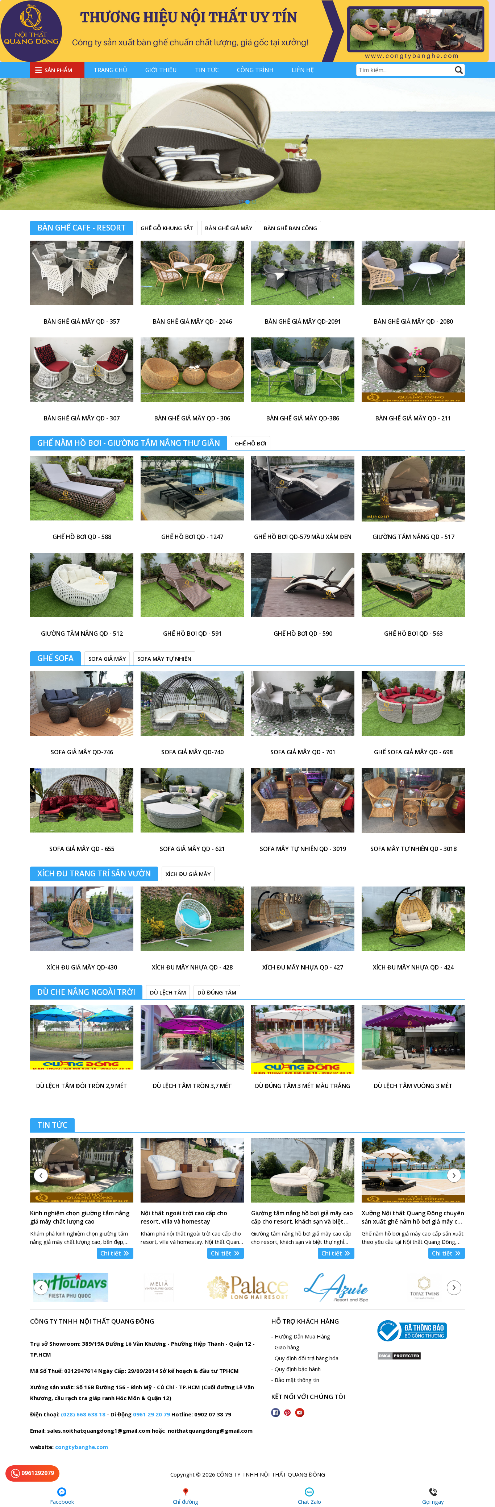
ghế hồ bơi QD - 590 (303, 634)
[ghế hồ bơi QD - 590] (302, 589)
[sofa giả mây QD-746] (81, 707)
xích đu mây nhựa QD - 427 (302, 967)
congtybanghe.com (81, 1446)
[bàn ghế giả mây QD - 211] (413, 373)
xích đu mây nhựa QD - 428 (192, 967)
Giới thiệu (161, 70)
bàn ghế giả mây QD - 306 (192, 418)
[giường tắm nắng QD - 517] (413, 492)
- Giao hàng (285, 1347)
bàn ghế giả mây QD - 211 (413, 418)
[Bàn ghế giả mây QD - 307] (81, 373)
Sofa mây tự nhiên (164, 658)
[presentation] (41, 1175)
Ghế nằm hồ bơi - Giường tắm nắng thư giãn (128, 443)
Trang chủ (110, 70)
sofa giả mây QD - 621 (192, 849)
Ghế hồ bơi (250, 443)
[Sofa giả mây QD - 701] (302, 707)
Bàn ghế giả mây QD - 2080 (413, 321)
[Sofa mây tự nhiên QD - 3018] (413, 804)
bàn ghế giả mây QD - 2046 (192, 321)
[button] (241, 202)
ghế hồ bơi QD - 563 (413, 634)
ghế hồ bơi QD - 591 (192, 634)
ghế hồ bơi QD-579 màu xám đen (303, 537)
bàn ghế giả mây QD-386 (302, 418)
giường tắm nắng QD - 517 (413, 537)
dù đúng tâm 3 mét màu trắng (302, 1086)
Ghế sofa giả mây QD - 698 (413, 752)
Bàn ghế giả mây (228, 228)
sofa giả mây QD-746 (82, 752)
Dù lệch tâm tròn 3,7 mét (192, 1086)
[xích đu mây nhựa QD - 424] (413, 923)
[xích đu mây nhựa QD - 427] (302, 923)
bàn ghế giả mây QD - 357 (82, 321)
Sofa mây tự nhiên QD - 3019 (303, 849)
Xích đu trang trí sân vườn (94, 873)
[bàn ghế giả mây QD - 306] (192, 373)
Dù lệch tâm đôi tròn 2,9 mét (81, 1086)
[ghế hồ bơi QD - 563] (413, 589)
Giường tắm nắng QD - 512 (82, 634)
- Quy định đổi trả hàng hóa (304, 1358)
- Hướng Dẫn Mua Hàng (300, 1336)
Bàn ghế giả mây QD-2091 (303, 321)
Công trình (255, 70)
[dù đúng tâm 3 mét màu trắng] (302, 1041)
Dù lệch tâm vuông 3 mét (413, 1086)
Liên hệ (303, 70)
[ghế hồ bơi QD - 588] (81, 492)
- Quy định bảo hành (296, 1369)
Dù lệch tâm (168, 992)
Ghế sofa (55, 658)
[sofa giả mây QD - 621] (192, 804)
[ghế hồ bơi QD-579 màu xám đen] (302, 492)
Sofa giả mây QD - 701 (303, 752)
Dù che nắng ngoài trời (86, 992)
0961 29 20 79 (151, 1414)
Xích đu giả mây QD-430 (82, 967)
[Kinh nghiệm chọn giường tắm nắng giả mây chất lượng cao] (81, 1170)
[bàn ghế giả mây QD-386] (302, 373)
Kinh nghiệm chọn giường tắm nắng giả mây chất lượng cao (79, 1217)
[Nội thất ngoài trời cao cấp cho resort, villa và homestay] (192, 1170)
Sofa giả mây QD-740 (192, 752)
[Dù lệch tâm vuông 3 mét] (413, 1041)
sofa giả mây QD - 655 (82, 849)
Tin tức (207, 70)
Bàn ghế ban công (290, 228)
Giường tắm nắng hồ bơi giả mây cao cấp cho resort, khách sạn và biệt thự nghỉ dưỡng (302, 1217)
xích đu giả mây (188, 873)
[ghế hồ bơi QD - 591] (192, 589)
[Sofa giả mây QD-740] (192, 707)
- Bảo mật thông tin (295, 1379)
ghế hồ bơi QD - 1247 (192, 537)
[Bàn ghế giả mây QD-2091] (302, 277)
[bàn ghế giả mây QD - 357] (81, 277)
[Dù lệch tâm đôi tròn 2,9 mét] (81, 1041)
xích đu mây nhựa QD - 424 (413, 967)
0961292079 (37, 1473)
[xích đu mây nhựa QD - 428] (192, 923)
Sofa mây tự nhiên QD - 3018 (413, 849)
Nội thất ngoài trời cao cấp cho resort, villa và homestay (184, 1217)
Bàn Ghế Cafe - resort (81, 228)
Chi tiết (111, 1253)
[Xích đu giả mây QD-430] (81, 923)
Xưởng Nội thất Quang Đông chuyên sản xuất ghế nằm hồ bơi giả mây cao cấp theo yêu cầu (413, 1217)
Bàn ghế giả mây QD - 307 (82, 418)
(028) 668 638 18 (83, 1414)
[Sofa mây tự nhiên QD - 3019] (302, 804)
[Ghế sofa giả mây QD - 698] (413, 707)
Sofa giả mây (107, 658)
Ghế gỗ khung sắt (167, 228)
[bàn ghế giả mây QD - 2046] (192, 277)
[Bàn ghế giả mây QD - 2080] (413, 277)
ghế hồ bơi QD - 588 (82, 537)
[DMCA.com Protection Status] (399, 1358)
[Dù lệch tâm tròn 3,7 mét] (192, 1041)
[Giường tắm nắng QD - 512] (81, 589)
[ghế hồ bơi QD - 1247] (192, 492)
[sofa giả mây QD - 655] (81, 804)
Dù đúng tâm (216, 992)
